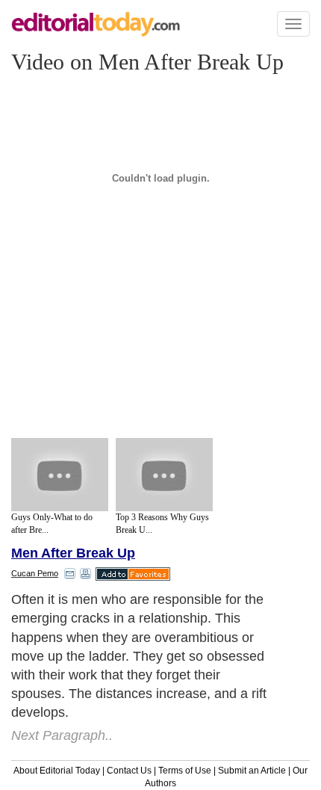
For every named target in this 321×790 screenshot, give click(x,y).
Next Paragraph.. (62, 735)
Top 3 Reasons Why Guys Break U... (162, 523)
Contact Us (129, 770)
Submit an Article (252, 770)
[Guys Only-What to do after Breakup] (59, 474)
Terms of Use (184, 770)
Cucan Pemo (34, 573)
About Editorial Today (56, 770)
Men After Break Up (73, 553)
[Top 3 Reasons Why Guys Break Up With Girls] (164, 474)
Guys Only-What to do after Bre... (52, 523)
